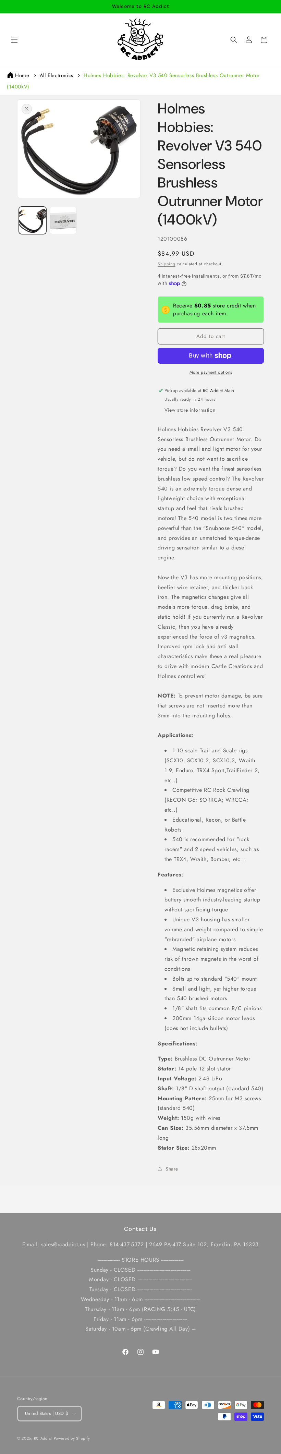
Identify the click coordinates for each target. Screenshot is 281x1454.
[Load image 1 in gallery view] (32, 220)
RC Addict (43, 1438)
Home (22, 75)
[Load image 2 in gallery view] (63, 220)
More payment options (211, 372)
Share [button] (172, 1168)
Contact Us (140, 1229)
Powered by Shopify (72, 1438)
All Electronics (56, 75)
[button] (14, 39)
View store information (189, 410)
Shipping (166, 264)
